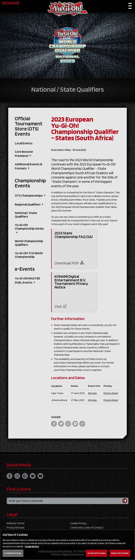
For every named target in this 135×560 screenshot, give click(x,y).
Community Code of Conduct (87, 527)
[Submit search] (125, 500)
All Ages (92, 393)
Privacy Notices (15, 527)
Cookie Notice (32, 546)
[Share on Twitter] (61, 424)
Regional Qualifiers (27, 204)
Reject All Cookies (119, 553)
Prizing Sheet (111, 393)
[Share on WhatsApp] (68, 424)
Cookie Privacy (78, 523)
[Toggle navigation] (130, 7)
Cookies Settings (12, 553)
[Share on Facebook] (54, 424)
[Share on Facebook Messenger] (75, 424)
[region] (67, 544)
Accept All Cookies (96, 553)
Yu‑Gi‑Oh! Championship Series (29, 226)
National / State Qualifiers (26, 214)
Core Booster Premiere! (24, 154)
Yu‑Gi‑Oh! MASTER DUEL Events (27, 280)
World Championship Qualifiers (29, 243)
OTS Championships (28, 195)
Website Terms (16, 523)
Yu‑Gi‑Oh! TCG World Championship (29, 255)
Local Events (23, 143)
